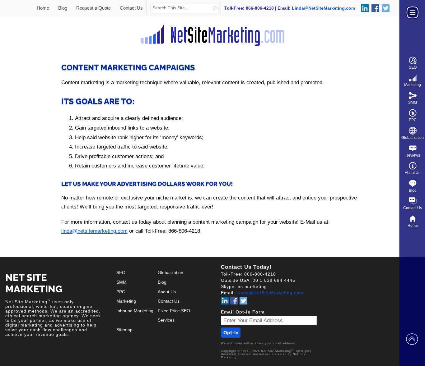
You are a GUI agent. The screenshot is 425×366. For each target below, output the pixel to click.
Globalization (412, 137)
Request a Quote (93, 8)
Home (413, 225)
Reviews (412, 155)
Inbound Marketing (134, 311)
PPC (413, 120)
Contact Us (412, 208)
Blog (413, 190)
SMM (412, 102)
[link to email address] (323, 8)
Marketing (412, 85)
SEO (413, 67)
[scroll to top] (412, 338)
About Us (412, 173)
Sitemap (124, 329)
